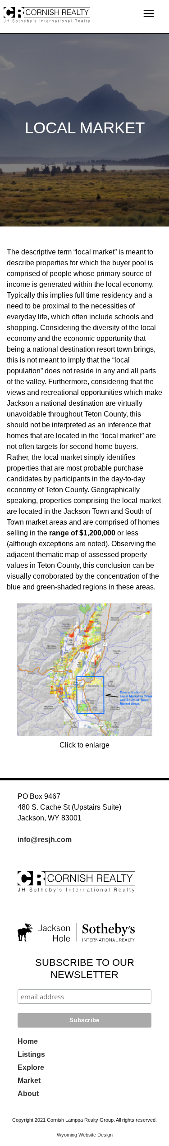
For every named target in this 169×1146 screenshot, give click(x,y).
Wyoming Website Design (85, 1134)
